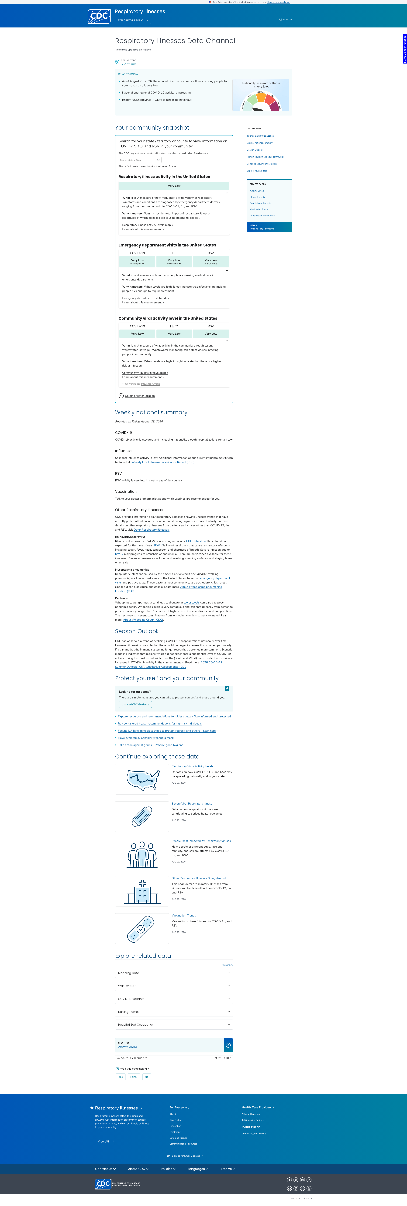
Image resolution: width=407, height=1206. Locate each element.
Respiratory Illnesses (140, 11)
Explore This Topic (131, 20)
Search (287, 19)
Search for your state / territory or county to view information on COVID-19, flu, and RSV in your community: (173, 144)
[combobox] (140, 160)
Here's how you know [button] (278, 1)
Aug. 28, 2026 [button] (128, 64)
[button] (159, 160)
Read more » (201, 153)
